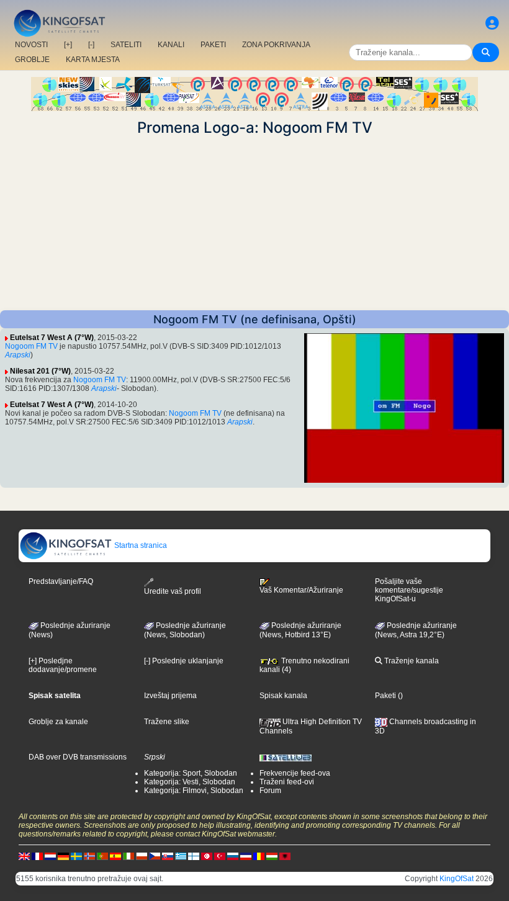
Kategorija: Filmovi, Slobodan (193, 790)
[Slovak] (167, 855)
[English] (24, 855)
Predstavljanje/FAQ (61, 581)
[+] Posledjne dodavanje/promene (63, 665)
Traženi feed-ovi (286, 782)
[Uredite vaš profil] (492, 23)
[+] (68, 44)
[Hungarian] (271, 855)
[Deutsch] (63, 855)
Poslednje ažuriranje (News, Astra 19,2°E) (416, 630)
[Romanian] (258, 855)
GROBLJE (32, 59)
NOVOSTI (31, 44)
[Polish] (141, 855)
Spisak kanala (283, 695)
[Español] (115, 855)
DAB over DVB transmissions (78, 757)
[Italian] (128, 855)
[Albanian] (285, 855)
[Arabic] (206, 855)
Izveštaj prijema (170, 695)
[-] (91, 44)
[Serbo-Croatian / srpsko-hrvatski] (245, 855)
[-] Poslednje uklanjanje (183, 661)
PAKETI (213, 44)
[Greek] (180, 855)
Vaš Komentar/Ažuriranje (301, 590)
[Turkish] (219, 855)
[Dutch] (50, 855)
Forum (270, 790)
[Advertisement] (254, 223)
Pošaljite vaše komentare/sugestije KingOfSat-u (409, 590)
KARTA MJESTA (93, 59)
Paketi (385, 695)
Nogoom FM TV (31, 346)
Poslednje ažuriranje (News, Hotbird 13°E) (300, 630)
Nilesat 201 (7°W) (40, 371)
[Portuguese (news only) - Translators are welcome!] (102, 855)
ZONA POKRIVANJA (276, 44)
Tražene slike (166, 721)
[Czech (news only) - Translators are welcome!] (154, 855)
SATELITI (126, 44)
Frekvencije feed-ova (294, 773)
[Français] (37, 855)
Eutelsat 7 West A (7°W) (52, 337)
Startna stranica (139, 545)
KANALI (171, 44)
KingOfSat (456, 878)
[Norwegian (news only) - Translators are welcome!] (89, 855)
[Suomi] (193, 855)
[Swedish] (76, 855)
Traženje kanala (410, 661)
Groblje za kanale (58, 721)
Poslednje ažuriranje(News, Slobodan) (185, 630)
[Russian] (232, 855)
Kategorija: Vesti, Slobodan (189, 782)
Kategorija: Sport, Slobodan (190, 773)
